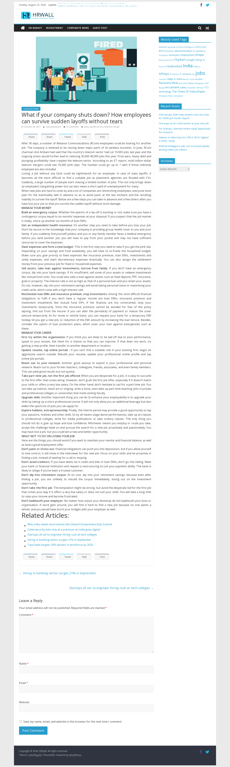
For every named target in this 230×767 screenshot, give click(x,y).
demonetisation (183, 50)
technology (165, 91)
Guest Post (100, 27)
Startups (200, 87)
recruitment (172, 87)
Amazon (163, 46)
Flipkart (180, 60)
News (191, 83)
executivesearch (54, 126)
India (188, 66)
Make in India (174, 79)
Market (186, 79)
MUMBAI (199, 79)
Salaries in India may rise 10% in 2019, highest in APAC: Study (90, 4)
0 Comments (72, 126)
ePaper (199, 55)
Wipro (170, 96)
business (169, 50)
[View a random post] (207, 27)
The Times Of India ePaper (188, 91)
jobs (86, 126)
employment (187, 55)
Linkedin (163, 79)
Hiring (198, 59)
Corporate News (78, 27)
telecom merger (112, 126)
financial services (166, 60)
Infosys (164, 74)
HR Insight (35, 27)
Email (23, 683)
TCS (206, 87)
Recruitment (54, 27)
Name (24, 663)
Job (193, 74)
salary (183, 87)
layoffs (93, 126)
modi (192, 79)
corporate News (31, 108)
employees (174, 55)
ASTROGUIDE (200, 47)
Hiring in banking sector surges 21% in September (57, 573)
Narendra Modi (168, 83)
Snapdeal (191, 87)
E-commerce (199, 50)
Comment (26, 615)
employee (163, 55)
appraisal (172, 47)
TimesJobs (163, 96)
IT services (185, 74)
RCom (100, 126)
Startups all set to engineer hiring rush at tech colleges (111, 588)
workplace (178, 96)
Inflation (197, 66)
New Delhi (183, 83)
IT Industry (174, 74)
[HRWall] (23, 27)
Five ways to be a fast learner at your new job (184, 123)
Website (24, 702)
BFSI (161, 50)
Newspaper (200, 83)
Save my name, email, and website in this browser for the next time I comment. (72, 721)
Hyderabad (174, 66)
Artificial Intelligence (185, 47)
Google (190, 59)
